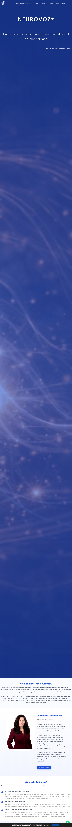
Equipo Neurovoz (60, 3)
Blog (68, 3)
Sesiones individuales (40, 3)
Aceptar (55, 824)
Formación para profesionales (24, 3)
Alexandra (50, 3)
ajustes (47, 825)
